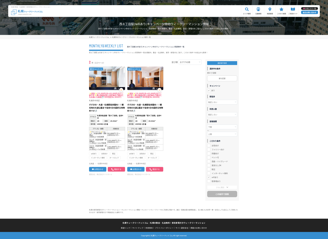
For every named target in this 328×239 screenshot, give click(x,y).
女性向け (215, 145)
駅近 (213, 169)
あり (213, 90)
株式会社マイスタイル (104, 174)
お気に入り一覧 (310, 8)
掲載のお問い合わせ (199, 228)
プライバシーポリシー (164, 228)
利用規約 (149, 228)
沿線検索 (258, 14)
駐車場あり (216, 181)
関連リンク (125, 228)
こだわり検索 (281, 14)
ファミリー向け (218, 149)
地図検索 (270, 14)
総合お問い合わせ (309, 12)
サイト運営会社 (182, 228)
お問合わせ (98, 169)
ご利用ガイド (293, 14)
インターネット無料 (220, 173)
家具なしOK (216, 165)
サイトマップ (137, 228)
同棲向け (215, 153)
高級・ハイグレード (220, 161)
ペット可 (215, 157)
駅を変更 (222, 78)
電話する (117, 169)
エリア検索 (247, 14)
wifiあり (215, 177)
